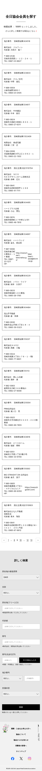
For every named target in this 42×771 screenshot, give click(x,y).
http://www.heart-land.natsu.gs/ (21, 256)
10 (21, 540)
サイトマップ (21, 751)
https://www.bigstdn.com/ (31, 488)
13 (31, 540)
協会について (21, 734)
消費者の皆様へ (21, 746)
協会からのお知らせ (21, 740)
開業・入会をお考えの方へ (21, 729)
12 (28, 540)
